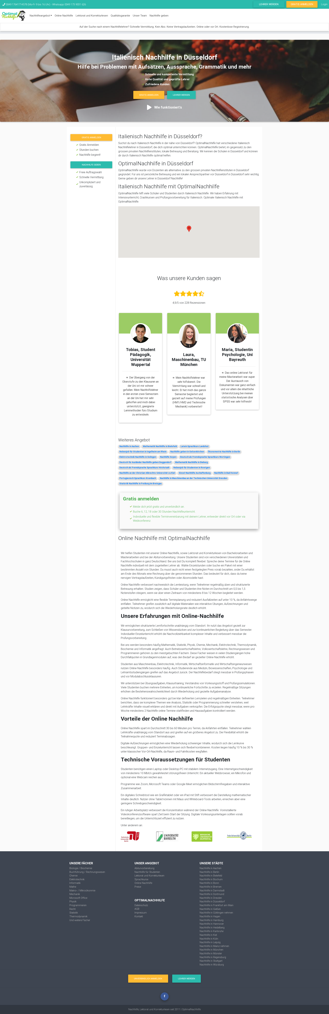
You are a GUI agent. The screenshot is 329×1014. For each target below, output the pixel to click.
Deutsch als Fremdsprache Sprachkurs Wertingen (205, 457)
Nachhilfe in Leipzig (210, 942)
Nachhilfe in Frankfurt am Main (216, 905)
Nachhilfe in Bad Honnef (226, 473)
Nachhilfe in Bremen (211, 886)
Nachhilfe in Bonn (209, 883)
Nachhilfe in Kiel (208, 934)
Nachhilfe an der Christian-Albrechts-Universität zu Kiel (147, 473)
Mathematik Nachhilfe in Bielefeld (160, 446)
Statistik (73, 912)
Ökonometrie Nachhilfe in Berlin (224, 451)
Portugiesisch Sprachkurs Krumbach (137, 478)
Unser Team (140, 15)
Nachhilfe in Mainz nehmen (214, 946)
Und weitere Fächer (79, 920)
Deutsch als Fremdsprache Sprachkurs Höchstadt (144, 467)
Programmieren (78, 905)
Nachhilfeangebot (40, 15)
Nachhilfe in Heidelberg (212, 927)
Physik (72, 901)
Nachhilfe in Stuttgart (211, 960)
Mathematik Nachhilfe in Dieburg (191, 462)
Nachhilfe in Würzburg (212, 964)
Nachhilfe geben (159, 15)
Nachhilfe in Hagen (210, 916)
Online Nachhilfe (64, 15)
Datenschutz (141, 905)
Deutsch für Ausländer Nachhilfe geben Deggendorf (145, 462)
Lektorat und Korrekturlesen (92, 15)
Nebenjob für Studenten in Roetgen (191, 467)
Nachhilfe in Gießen (210, 909)
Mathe (72, 886)
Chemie (73, 875)
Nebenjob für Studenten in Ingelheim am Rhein (142, 451)
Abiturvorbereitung (144, 868)
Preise (138, 886)
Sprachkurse (141, 879)
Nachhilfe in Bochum (211, 879)
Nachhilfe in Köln (209, 938)
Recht (72, 909)
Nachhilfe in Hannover (212, 923)
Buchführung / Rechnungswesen (87, 872)
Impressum (141, 912)
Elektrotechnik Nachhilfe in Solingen (137, 457)
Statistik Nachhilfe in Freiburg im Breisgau (140, 483)
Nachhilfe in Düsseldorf (212, 901)
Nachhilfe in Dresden (211, 897)
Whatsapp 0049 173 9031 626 (69, 4)
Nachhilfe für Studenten (147, 872)
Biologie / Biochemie (80, 868)
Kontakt (139, 916)
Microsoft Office (78, 897)
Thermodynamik (78, 916)
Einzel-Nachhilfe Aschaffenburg (194, 473)
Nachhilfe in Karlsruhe (211, 931)
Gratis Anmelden (302, 4)
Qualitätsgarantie (120, 15)
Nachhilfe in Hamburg (211, 920)
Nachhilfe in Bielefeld (211, 875)
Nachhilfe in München (211, 949)
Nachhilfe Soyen (168, 457)
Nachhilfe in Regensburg (213, 957)
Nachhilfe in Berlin (209, 872)
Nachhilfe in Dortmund (212, 894)
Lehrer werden (268, 4)
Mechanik (74, 894)
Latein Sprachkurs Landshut (195, 446)
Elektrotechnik (76, 879)
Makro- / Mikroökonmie (82, 890)
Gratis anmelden (91, 137)
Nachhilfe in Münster (211, 953)
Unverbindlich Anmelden (148, 978)
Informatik (75, 883)
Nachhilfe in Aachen (129, 446)
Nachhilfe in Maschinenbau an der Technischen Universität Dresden (193, 478)
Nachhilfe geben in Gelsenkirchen (187, 451)
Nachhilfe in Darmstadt (212, 890)
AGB (137, 908)
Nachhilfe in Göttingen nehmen (216, 912)
